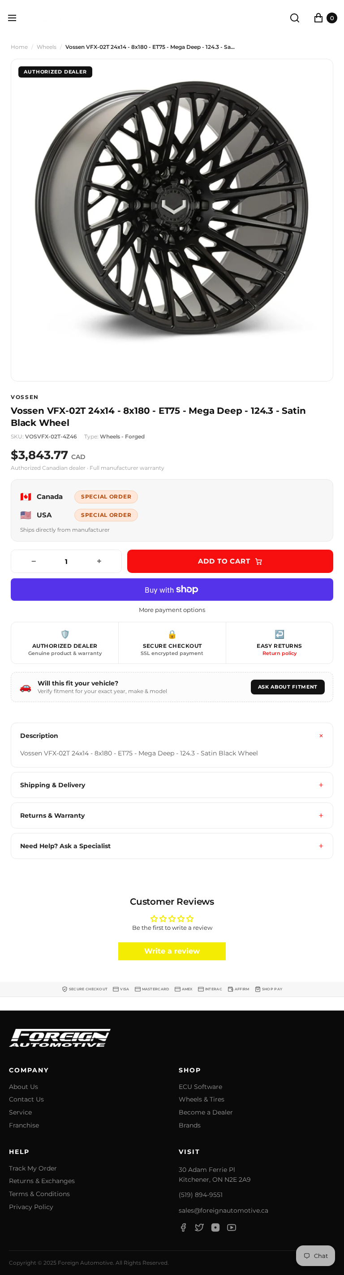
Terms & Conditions (39, 1194)
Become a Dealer (206, 1112)
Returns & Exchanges (42, 1181)
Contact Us (26, 1099)
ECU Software (200, 1087)
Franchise (24, 1125)
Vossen (25, 397)
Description (39, 736)
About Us (23, 1087)
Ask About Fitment (288, 687)
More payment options (172, 610)
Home (19, 47)
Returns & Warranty (52, 815)
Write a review (172, 951)
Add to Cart (224, 561)
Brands (190, 1125)
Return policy (279, 653)
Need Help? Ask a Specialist (65, 846)
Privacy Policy (31, 1207)
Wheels (46, 47)
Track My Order (33, 1168)
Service (20, 1112)
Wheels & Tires (201, 1099)
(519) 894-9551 (201, 1195)
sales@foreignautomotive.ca (223, 1210)
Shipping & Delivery (52, 785)
